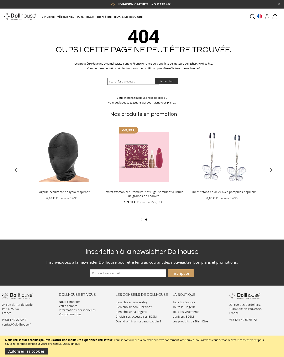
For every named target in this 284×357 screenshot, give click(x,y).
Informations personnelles (77, 310)
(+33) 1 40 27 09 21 (15, 320)
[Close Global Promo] (279, 4)
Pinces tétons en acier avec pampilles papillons (224, 192)
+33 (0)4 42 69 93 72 (243, 320)
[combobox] (133, 81)
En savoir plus (71, 344)
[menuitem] (49, 16)
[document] (142, 346)
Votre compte (68, 306)
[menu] (93, 16)
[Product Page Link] (64, 187)
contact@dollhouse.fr (17, 324)
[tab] (93, 16)
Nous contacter (69, 302)
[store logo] (20, 16)
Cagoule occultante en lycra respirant (63, 192)
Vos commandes (70, 314)
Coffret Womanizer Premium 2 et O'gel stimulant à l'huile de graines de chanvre (143, 194)
